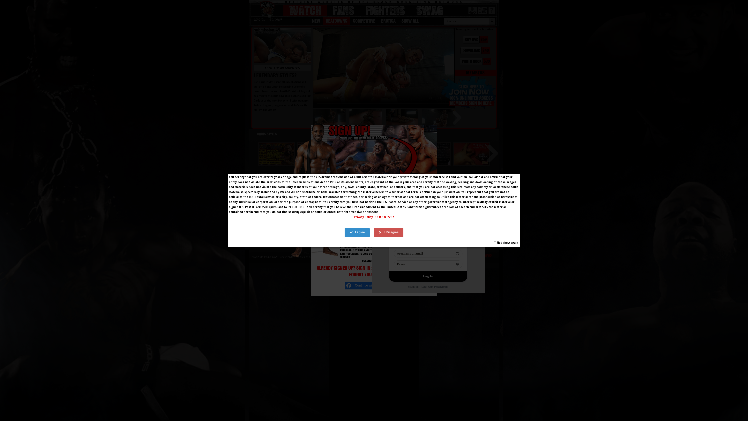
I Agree (360, 232)
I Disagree (391, 232)
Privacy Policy (363, 217)
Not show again (507, 243)
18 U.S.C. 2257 (384, 217)
